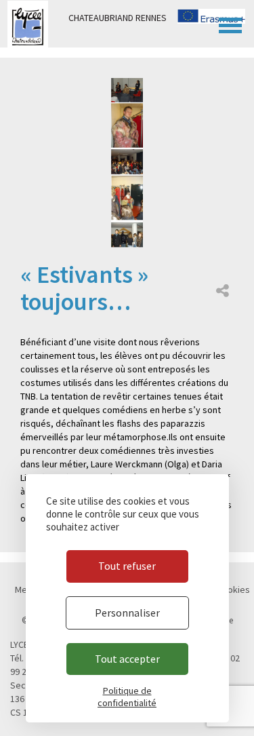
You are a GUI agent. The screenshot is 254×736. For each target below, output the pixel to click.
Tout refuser (127, 566)
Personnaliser (127, 612)
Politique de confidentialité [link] (127, 696)
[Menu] (230, 23)
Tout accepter (127, 658)
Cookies (233, 589)
